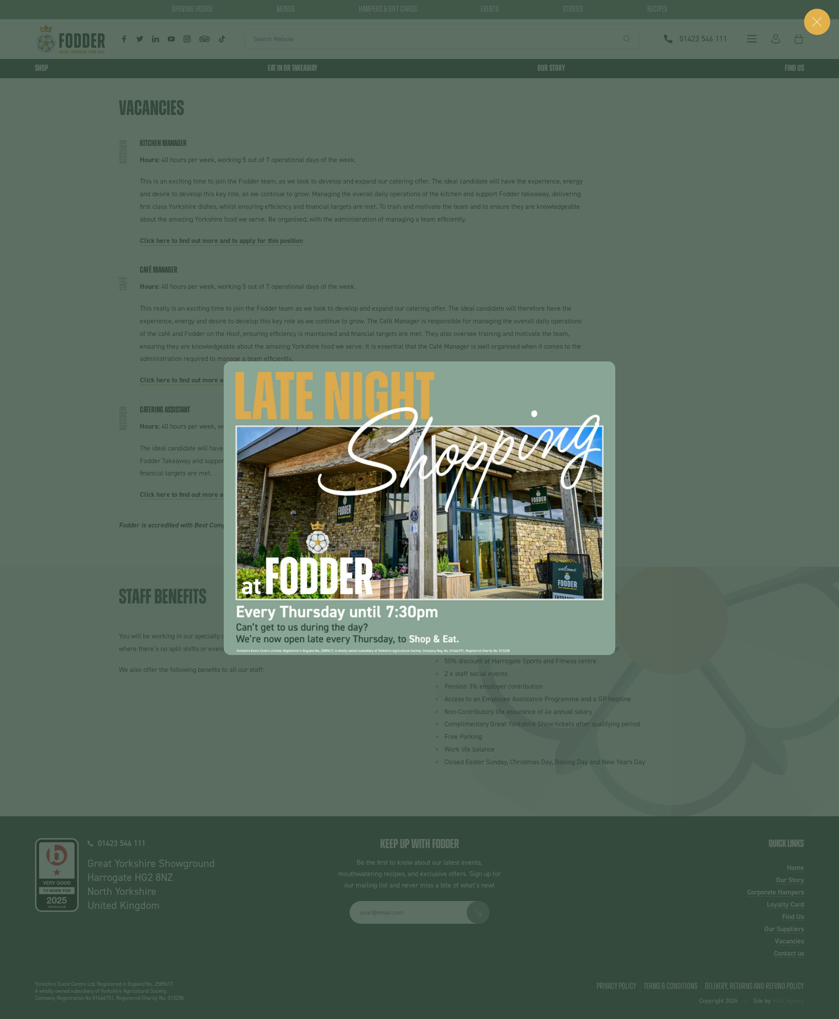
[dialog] (419, 508)
